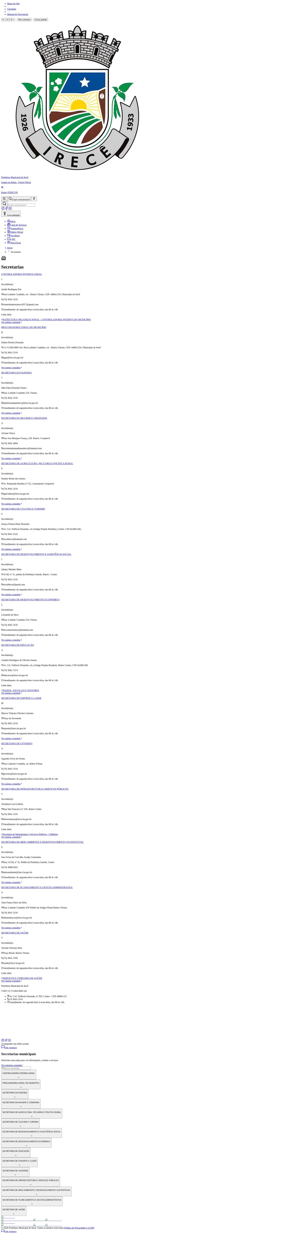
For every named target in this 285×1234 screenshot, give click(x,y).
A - (3, 20)
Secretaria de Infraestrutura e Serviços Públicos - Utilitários (30, 834)
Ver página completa (10, 322)
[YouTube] (10, 209)
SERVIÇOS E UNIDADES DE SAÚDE (22, 978)
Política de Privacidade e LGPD (79, 1228)
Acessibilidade (13, 215)
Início (12, 221)
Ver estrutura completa (11, 1065)
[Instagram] (3, 209)
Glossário (11, 9)
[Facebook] (6, 209)
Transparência (16, 228)
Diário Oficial (16, 232)
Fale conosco (10, 1047)
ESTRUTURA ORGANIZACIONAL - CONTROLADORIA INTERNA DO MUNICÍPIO (47, 319)
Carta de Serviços (18, 225)
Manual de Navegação (17, 14)
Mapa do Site (13, 3)
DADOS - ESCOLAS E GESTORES (21, 690)
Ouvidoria (15, 235)
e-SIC (13, 239)
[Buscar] (4, 204)
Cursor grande (41, 20)
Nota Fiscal (15, 242)
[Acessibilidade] (34, 198)
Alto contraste (24, 20)
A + (12, 20)
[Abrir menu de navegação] (4, 198)
